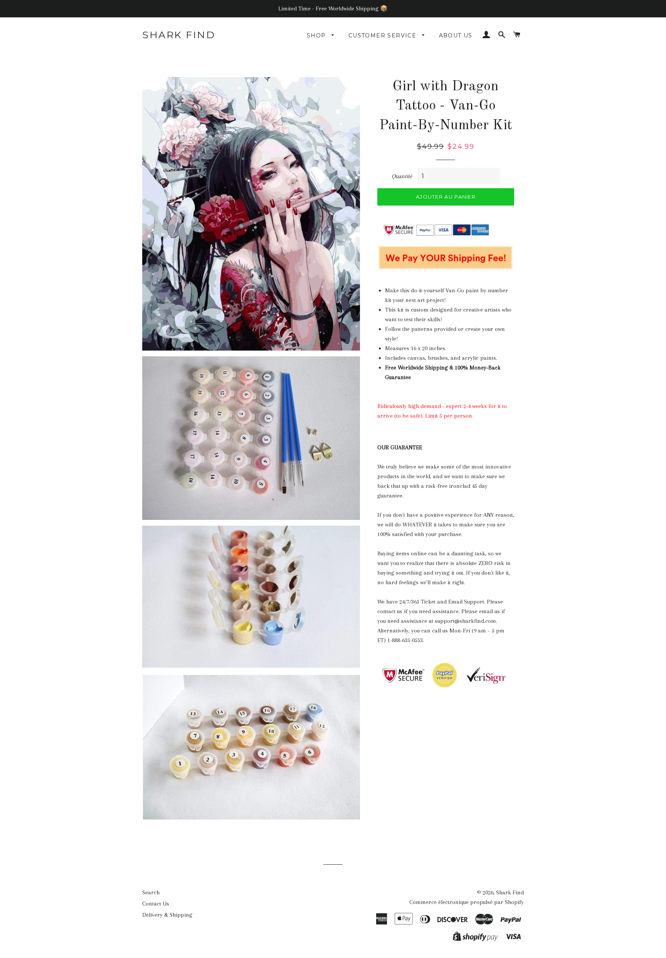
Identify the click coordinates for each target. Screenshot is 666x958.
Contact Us (155, 903)
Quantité (402, 176)
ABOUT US (456, 35)
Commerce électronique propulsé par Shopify (466, 902)
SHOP (317, 35)
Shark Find (178, 34)
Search (151, 892)
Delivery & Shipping (167, 914)
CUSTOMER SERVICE (383, 35)
